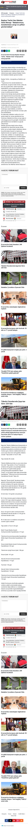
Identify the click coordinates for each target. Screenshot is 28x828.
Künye (9, 814)
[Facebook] (2, 51)
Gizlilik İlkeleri (21, 814)
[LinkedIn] (7, 51)
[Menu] (25, 2)
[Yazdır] (18, 51)
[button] (20, 51)
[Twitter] (4, 51)
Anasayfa (5, 13)
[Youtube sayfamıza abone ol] (14, 820)
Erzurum (12, 13)
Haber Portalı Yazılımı (9, 825)
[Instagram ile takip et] (18, 820)
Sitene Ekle (13, 815)
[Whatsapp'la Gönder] (9, 51)
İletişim (15, 814)
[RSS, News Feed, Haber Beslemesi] (21, 820)
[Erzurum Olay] (8, 2)
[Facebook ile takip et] (6, 820)
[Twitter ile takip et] (10, 820)
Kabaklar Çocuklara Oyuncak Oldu (14, 7)
